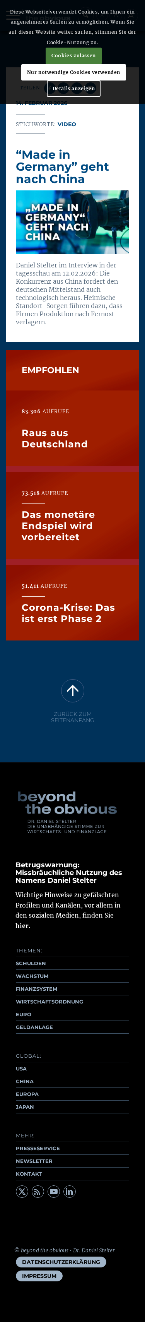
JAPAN (25, 1107)
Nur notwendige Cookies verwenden (73, 72)
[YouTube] (54, 1191)
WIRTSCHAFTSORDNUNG (49, 1001)
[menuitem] (61, 1262)
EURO (23, 1014)
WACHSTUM (32, 976)
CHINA (25, 1081)
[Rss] (38, 1191)
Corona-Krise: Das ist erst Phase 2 (68, 613)
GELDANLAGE (34, 1027)
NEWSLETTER (34, 1161)
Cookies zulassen (73, 55)
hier (22, 926)
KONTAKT (29, 1174)
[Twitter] (22, 1191)
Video (67, 124)
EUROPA (27, 1094)
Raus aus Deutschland (55, 438)
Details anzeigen (74, 88)
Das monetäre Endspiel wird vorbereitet (58, 526)
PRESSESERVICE (38, 1148)
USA (21, 1068)
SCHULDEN (31, 963)
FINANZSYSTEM (36, 989)
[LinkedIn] (69, 1191)
